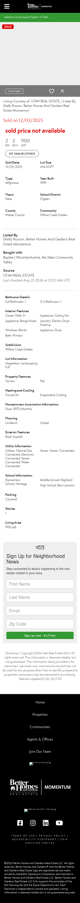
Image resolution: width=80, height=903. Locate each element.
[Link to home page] (40, 6)
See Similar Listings (22, 153)
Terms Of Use (23, 835)
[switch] (51, 91)
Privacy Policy (52, 835)
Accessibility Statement (34, 839)
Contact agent (14, 91)
